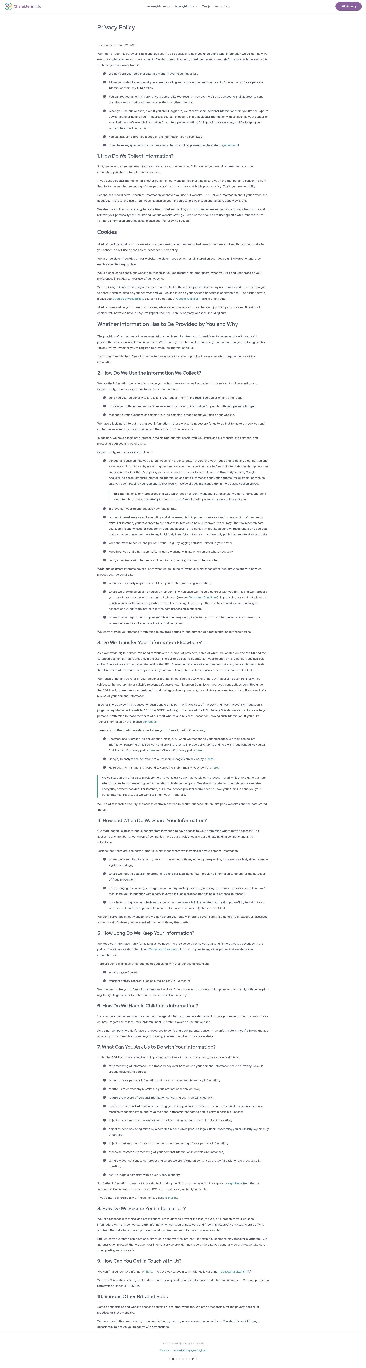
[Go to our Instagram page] (183, 1358)
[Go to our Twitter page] (193, 1358)
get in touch (230, 145)
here (152, 750)
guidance (236, 1183)
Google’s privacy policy (128, 298)
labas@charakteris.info (235, 1271)
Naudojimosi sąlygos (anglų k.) (190, 1350)
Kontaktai (164, 1350)
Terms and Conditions (203, 597)
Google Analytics (187, 298)
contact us (150, 721)
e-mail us (171, 1197)
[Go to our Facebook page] (173, 1358)
